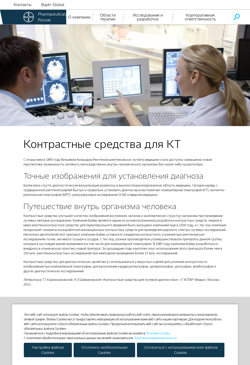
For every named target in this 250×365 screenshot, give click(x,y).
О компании (79, 17)
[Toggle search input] (236, 17)
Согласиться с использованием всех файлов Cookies (181, 350)
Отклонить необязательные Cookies (104, 350)
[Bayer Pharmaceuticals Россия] (28, 17)
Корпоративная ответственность (200, 17)
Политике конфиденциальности (155, 338)
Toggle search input (236, 17)
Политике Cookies (158, 333)
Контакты (22, 4)
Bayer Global (52, 4)
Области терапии (108, 17)
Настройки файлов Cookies (48, 350)
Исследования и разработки (148, 17)
